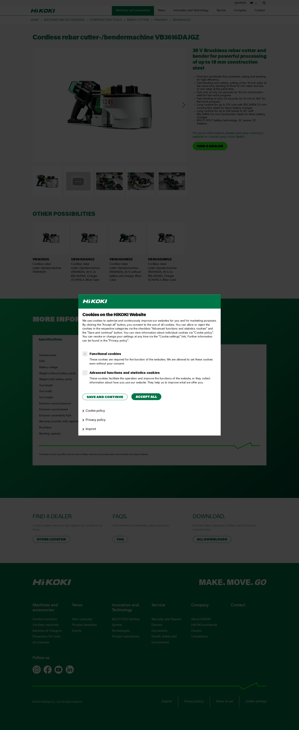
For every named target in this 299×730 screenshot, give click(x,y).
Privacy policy (96, 420)
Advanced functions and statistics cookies (124, 373)
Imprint (91, 429)
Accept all (146, 397)
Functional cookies (105, 354)
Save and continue (105, 397)
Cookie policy (95, 410)
